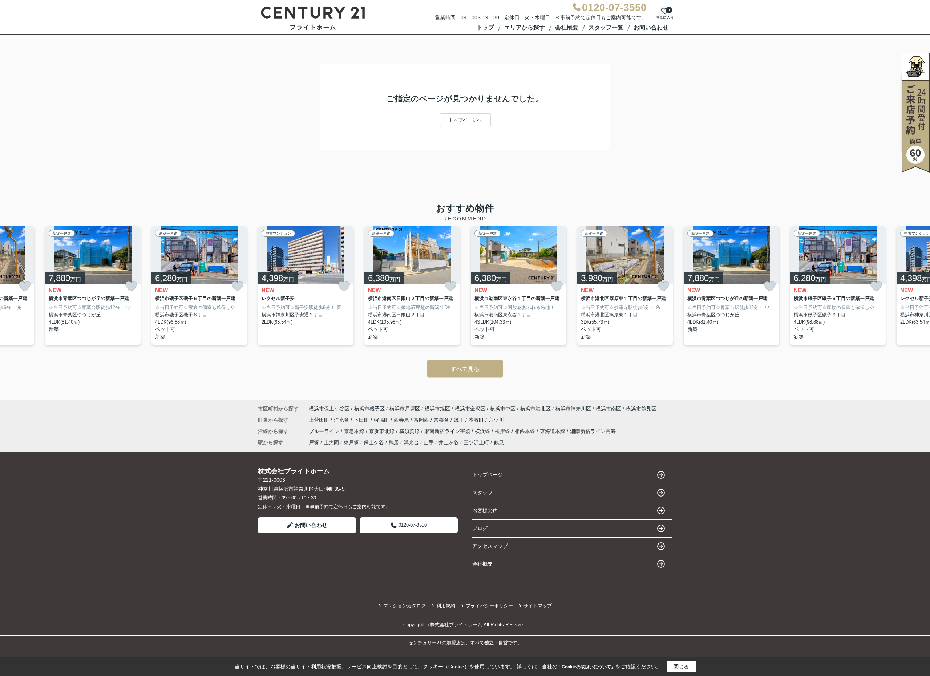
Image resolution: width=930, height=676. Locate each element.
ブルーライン (325, 431)
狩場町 (382, 420)
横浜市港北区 (535, 409)
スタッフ (482, 492)
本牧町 (477, 420)
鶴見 (499, 442)
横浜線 (483, 431)
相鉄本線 (526, 431)
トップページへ (465, 120)
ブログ (480, 528)
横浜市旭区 (437, 409)
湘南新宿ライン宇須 (448, 431)
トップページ (487, 475)
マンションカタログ (404, 605)
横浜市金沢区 (470, 409)
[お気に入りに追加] (25, 286)
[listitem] (305, 285)
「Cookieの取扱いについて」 (586, 666)
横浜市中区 (502, 409)
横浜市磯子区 (369, 409)
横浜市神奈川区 (573, 409)
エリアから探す (524, 27)
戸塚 (314, 442)
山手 (429, 442)
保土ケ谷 (374, 442)
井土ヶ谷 (448, 442)
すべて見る (465, 369)
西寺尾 (402, 420)
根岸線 (503, 431)
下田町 (362, 420)
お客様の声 (485, 510)
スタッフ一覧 (606, 27)
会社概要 (566, 27)
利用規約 (445, 605)
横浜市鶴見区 (641, 409)
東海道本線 (553, 431)
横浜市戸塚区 (404, 409)
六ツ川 (496, 420)
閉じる (681, 666)
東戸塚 (351, 442)
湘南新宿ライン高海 (593, 431)
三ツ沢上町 (476, 442)
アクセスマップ (490, 546)
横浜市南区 (608, 409)
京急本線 (355, 431)
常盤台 (442, 420)
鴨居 (394, 442)
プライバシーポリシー (489, 605)
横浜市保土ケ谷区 (329, 409)
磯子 (459, 420)
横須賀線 (410, 431)
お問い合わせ (651, 27)
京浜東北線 (382, 431)
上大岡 (331, 442)
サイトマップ (537, 605)
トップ (485, 27)
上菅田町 (320, 420)
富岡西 (422, 420)
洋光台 (342, 420)
